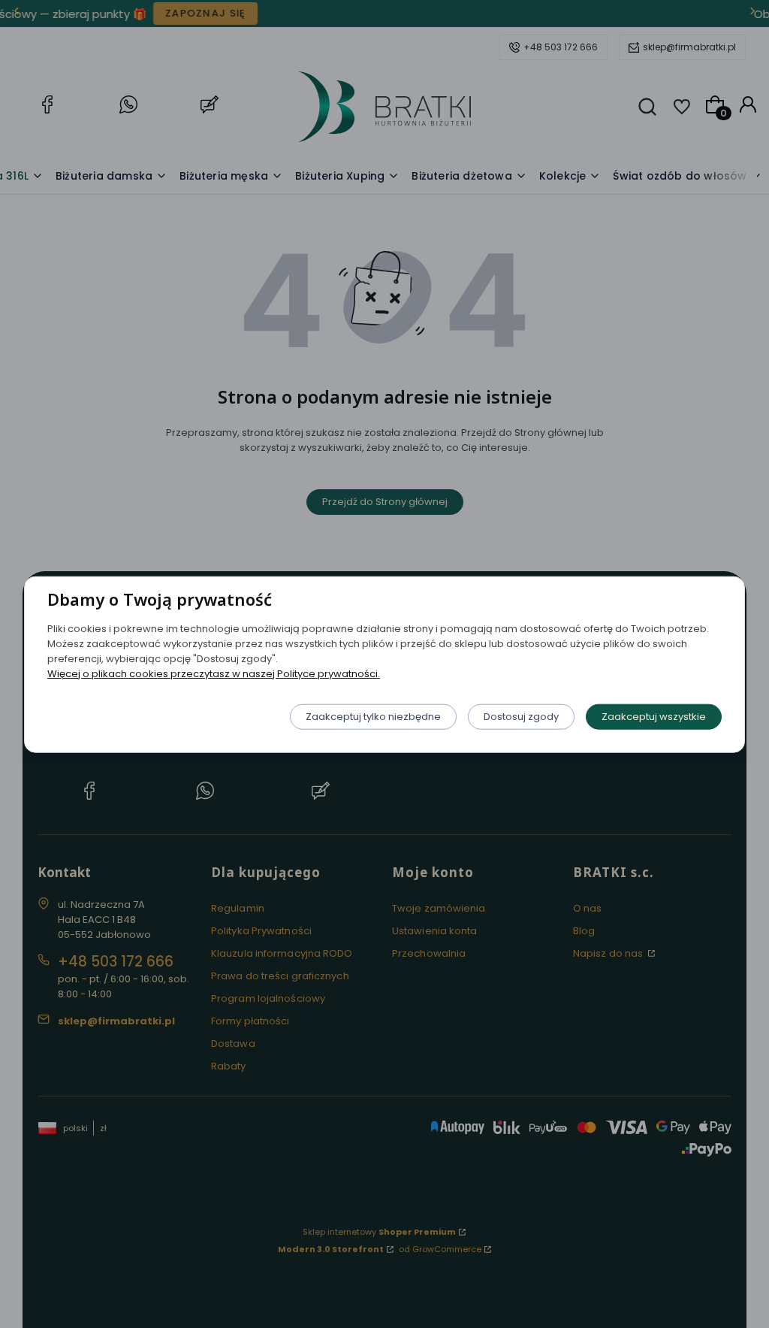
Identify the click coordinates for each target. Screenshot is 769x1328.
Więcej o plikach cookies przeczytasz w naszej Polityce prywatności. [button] (213, 673)
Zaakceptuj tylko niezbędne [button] (373, 716)
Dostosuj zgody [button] (521, 716)
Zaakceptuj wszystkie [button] (654, 716)
